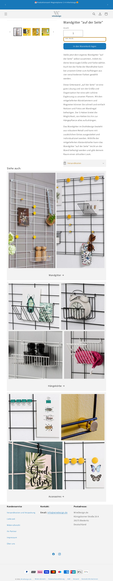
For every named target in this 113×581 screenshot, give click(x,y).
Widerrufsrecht (13, 525)
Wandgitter (55, 275)
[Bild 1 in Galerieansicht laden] (18, 32)
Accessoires (55, 496)
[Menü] (6, 14)
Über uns (11, 543)
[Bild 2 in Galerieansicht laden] (27, 32)
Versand (76, 579)
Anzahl (66, 28)
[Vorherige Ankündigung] (5, 5)
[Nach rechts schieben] (53, 32)
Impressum (12, 537)
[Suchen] (94, 14)
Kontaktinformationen (90, 579)
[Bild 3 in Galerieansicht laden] (36, 32)
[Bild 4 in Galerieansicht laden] (46, 32)
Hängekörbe (55, 385)
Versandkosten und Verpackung (21, 512)
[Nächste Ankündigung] (108, 5)
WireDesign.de (26, 579)
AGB (68, 579)
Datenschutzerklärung (56, 579)
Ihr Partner (12, 531)
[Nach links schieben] (10, 32)
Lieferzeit (11, 519)
